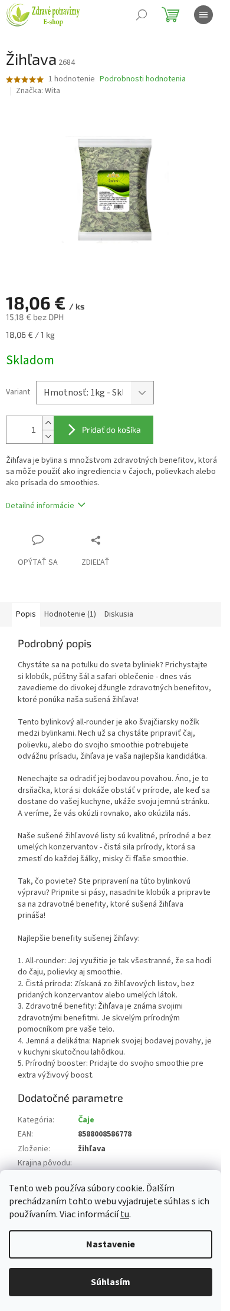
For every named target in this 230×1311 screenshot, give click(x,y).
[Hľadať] (141, 15)
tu (124, 1214)
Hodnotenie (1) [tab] (70, 614)
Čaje (86, 1120)
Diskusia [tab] (118, 614)
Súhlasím (110, 1282)
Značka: (38, 91)
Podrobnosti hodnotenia (143, 79)
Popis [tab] (26, 614)
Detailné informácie (40, 506)
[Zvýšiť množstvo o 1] (48, 423)
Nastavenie (110, 1244)
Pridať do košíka (111, 429)
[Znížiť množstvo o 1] (48, 436)
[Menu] (203, 15)
